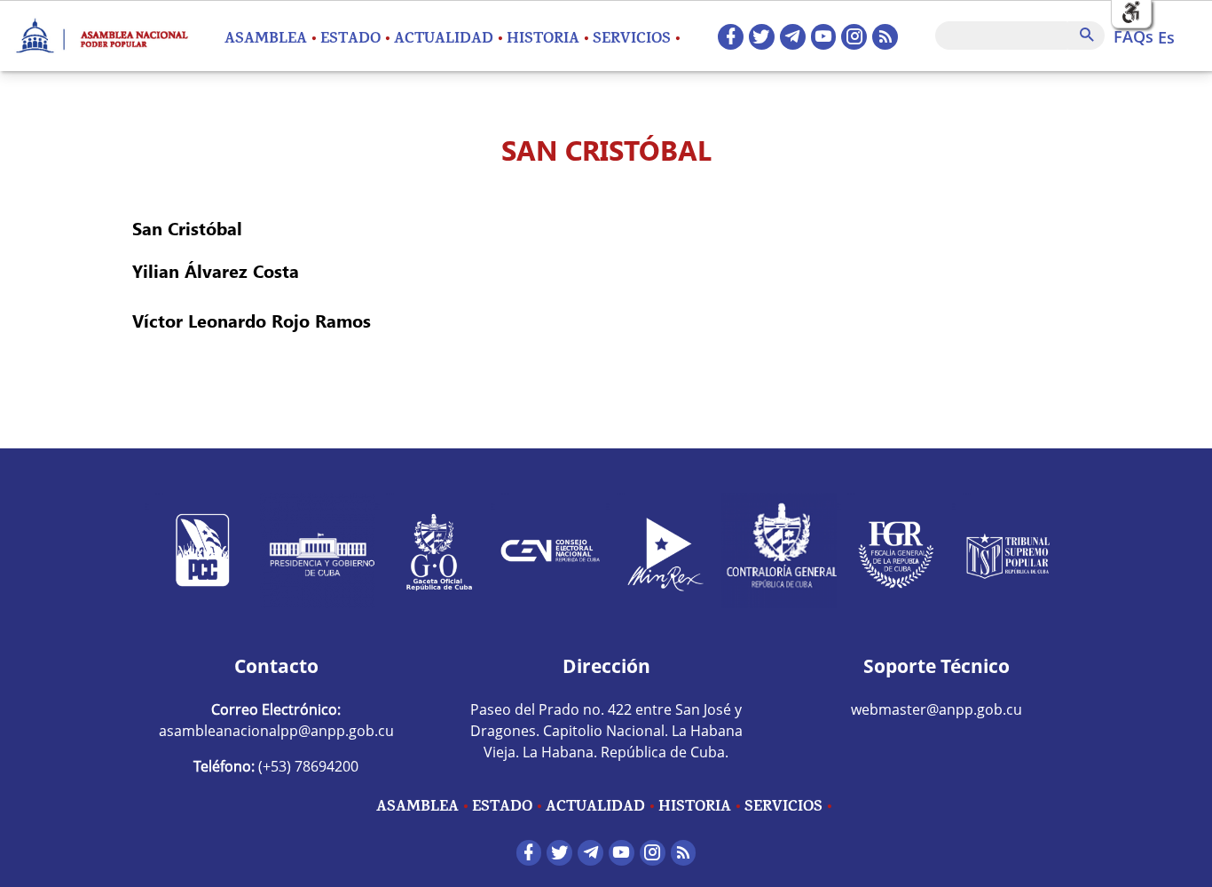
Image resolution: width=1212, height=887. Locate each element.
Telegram (793, 37)
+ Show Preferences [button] (1131, 13)
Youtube (824, 37)
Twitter (762, 37)
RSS (885, 37)
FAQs (1133, 36)
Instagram (854, 37)
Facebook (731, 37)
